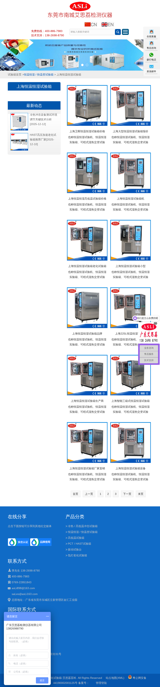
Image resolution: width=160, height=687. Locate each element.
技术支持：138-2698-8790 (47, 35)
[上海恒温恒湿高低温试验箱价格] (87, 173)
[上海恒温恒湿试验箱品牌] (87, 308)
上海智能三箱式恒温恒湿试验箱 (130, 400)
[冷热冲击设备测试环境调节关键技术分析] (19, 129)
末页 (140, 493)
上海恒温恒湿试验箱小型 (131, 266)
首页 (75, 493)
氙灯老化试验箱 (77, 555)
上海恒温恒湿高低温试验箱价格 (87, 198)
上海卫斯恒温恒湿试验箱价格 (87, 131)
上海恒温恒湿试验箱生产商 (87, 400)
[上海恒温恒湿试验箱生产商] (87, 375)
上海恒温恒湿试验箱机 (130, 198)
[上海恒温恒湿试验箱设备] (130, 442)
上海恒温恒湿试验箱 (34, 86)
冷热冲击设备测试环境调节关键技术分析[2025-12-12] (43, 119)
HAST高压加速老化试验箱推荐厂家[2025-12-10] (43, 139)
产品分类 (75, 516)
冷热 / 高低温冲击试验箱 (83, 526)
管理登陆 (101, 682)
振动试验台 (75, 549)
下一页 (127, 493)
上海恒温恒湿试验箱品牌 (87, 333)
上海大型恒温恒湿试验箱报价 (130, 131)
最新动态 (34, 105)
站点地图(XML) (115, 677)
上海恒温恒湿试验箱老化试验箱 (87, 266)
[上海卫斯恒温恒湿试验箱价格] (87, 105)
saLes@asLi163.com (25, 594)
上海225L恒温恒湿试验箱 (130, 333)
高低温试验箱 (76, 537)
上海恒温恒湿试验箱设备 (131, 468)
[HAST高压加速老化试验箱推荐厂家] (19, 149)
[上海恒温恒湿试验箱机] (130, 173)
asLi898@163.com (23, 588)
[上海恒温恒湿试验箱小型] (130, 240)
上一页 (89, 493)
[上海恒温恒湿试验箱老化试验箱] (87, 240)
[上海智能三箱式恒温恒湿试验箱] (130, 375)
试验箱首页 (14, 74)
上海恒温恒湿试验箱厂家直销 (87, 468)
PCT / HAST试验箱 (79, 543)
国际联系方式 (22, 609)
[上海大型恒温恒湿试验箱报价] (130, 105)
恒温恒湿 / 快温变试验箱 (38, 74)
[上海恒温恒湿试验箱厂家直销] (87, 442)
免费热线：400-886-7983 (46, 31)
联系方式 (17, 561)
